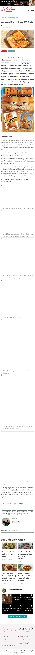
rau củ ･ (18, 18)
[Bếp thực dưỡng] (9, 633)
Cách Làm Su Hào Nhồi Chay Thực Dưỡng (8, 554)
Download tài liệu (25, 640)
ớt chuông (25, 513)
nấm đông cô (13, 513)
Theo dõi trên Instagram (17, 616)
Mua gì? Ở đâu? (24, 643)
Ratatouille (26, 60)
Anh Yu (14, 518)
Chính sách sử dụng (8, 645)
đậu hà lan (19, 511)
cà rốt (13, 511)
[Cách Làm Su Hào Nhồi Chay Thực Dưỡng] (9, 548)
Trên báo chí (23, 636)
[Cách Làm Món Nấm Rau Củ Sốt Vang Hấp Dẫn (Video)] (25, 570)
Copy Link (12, 50)
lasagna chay (5, 513)
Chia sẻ (15, 530)
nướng (19, 513)
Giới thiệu (5, 636)
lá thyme (31, 511)
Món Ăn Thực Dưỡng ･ (8, 18)
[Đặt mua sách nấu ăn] (17, 522)
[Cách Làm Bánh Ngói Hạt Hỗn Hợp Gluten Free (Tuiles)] (25, 548)
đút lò (25, 511)
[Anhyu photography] (26, 632)
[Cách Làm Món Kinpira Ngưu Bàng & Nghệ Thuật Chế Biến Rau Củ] (9, 570)
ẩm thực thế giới (7, 511)
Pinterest (5, 50)
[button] (7, 599)
